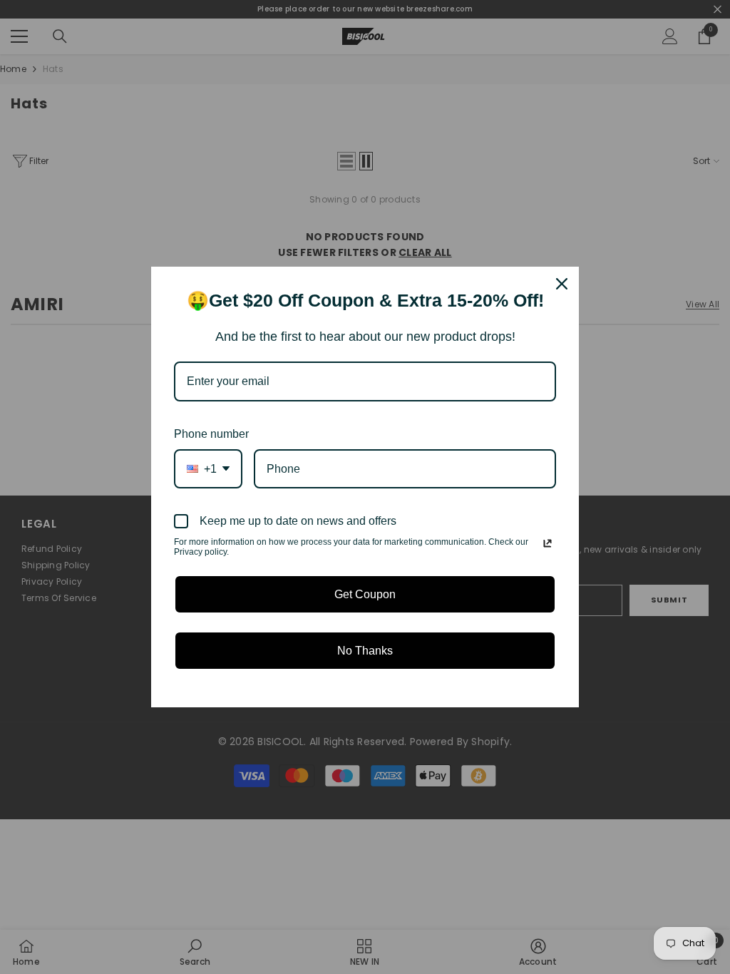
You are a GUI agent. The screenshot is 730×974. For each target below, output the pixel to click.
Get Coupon (365, 594)
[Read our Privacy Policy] (547, 543)
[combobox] (208, 468)
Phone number (211, 434)
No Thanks (365, 651)
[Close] (562, 284)
